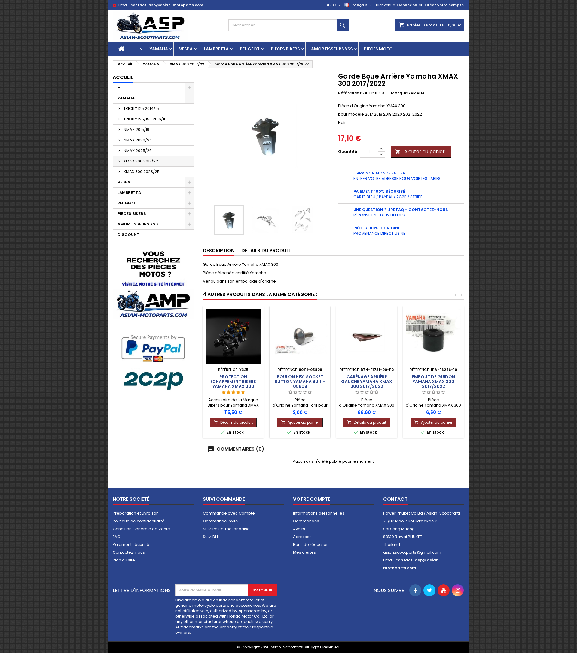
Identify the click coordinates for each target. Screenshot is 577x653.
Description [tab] (218, 250)
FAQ (117, 537)
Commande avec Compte (229, 513)
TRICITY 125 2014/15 (141, 108)
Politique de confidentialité (139, 521)
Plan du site (124, 560)
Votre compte (311, 499)
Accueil (123, 77)
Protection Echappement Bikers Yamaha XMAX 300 (233, 381)
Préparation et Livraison (136, 513)
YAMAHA (159, 49)
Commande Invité (220, 521)
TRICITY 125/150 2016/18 (145, 119)
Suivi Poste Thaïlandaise (226, 529)
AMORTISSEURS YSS (332, 49)
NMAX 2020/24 (138, 140)
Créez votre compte (444, 5)
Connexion (407, 5)
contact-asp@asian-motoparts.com (166, 5)
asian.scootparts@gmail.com (412, 552)
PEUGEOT (250, 49)
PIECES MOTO (378, 49)
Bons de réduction (311, 544)
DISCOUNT (128, 234)
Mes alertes (304, 552)
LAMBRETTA (216, 49)
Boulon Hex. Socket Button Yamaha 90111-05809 (300, 381)
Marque (399, 93)
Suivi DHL (211, 537)
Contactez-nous (129, 552)
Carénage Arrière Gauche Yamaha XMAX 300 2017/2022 (366, 381)
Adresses (302, 537)
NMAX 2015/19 (136, 129)
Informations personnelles (318, 513)
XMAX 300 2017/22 (141, 161)
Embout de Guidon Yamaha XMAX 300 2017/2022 (433, 381)
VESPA (186, 49)
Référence (348, 93)
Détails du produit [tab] (266, 250)
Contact (395, 499)
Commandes (306, 521)
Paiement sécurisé (131, 544)
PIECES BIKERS (285, 49)
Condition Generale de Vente (141, 529)
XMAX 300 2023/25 (142, 171)
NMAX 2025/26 (138, 150)
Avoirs (299, 529)
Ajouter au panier (420, 151)
